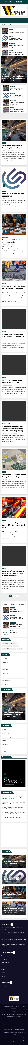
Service (10, 50)
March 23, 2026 (7, 290)
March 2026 (5, 669)
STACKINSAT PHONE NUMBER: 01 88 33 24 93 (11, 77)
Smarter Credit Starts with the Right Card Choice (16, 626)
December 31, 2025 (8, 529)
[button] (22, 20)
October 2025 (5, 684)
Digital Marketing (6, 423)
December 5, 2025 (7, 578)
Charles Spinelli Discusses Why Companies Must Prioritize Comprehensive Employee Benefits (14, 1015)
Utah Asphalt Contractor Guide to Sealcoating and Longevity (16, 54)
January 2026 (5, 673)
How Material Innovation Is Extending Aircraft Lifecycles (17, 89)
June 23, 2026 (6, 80)
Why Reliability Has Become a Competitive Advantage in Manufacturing (14, 1041)
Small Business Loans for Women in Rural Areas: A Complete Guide (14, 1025)
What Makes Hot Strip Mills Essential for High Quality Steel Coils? (13, 525)
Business (11, 29)
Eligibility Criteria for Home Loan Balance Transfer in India (14, 1022)
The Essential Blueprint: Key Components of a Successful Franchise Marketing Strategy (13, 428)
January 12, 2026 (7, 433)
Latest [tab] (5, 604)
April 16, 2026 (6, 244)
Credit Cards (11, 43)
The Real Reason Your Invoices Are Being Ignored (14, 1029)
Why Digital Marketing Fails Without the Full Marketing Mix (14, 1037)
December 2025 (6, 677)
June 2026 (5, 662)
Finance (4, 331)
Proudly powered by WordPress (9, 1006)
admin (13, 80)
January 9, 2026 (7, 479)
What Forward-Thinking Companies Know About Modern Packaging (14, 1033)
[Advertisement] (13, 834)
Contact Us (4, 986)
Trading (4, 377)
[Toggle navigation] (25, 20)
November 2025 (6, 680)
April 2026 (5, 666)
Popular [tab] (13, 604)
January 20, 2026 (7, 385)
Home (14, 1011)
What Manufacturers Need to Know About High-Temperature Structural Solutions (13, 573)
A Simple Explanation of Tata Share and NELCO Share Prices (13, 782)
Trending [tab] (21, 604)
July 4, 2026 (6, 150)
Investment (6, 648)
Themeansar (13, 1008)
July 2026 (4, 658)
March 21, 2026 (7, 339)
